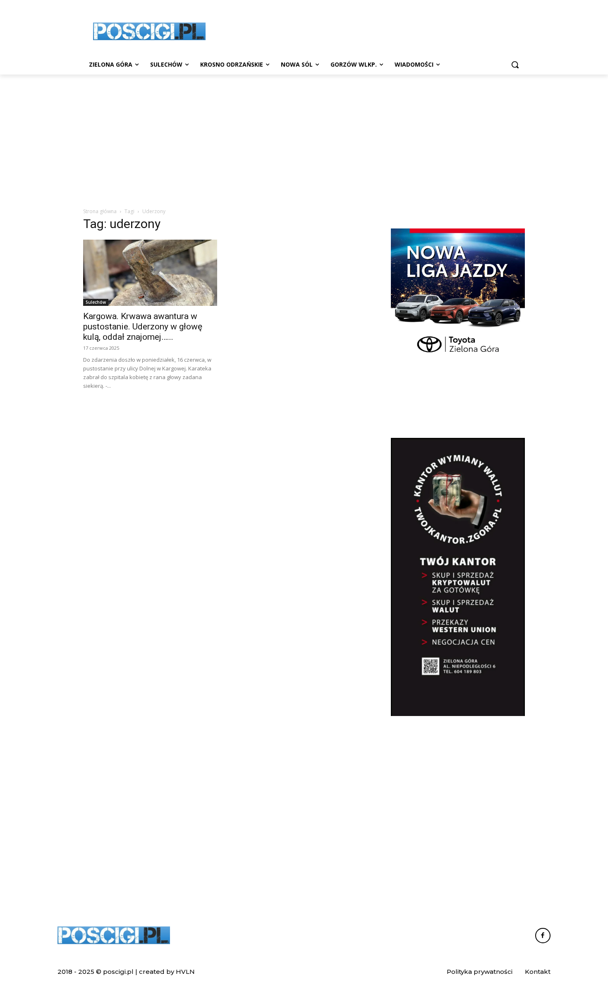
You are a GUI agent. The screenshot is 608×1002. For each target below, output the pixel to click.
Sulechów (96, 302)
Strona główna (100, 211)
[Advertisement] (366, 30)
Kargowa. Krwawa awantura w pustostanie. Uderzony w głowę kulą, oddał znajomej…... (142, 326)
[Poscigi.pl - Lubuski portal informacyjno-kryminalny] (149, 31)
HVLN (185, 972)
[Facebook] (543, 936)
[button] (515, 64)
